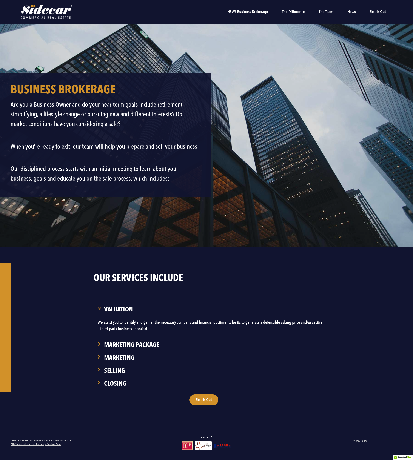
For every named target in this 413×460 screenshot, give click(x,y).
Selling (114, 370)
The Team (326, 12)
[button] (211, 309)
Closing (115, 383)
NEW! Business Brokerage (247, 12)
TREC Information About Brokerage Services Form (36, 444)
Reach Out (378, 12)
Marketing (119, 357)
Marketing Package (131, 344)
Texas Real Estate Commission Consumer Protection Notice (41, 440)
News (351, 12)
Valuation (118, 309)
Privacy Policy (360, 441)
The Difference (293, 12)
